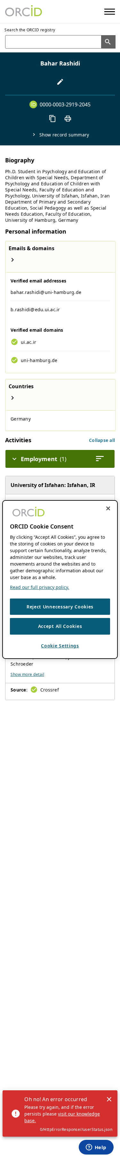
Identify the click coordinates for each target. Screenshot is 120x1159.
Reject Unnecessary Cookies (60, 607)
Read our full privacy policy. (39, 587)
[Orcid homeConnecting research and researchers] (23, 11)
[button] (102, 440)
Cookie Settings (60, 646)
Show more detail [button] (27, 674)
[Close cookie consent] (108, 508)
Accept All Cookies (60, 626)
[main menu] (109, 12)
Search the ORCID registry (29, 30)
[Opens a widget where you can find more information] (96, 1148)
